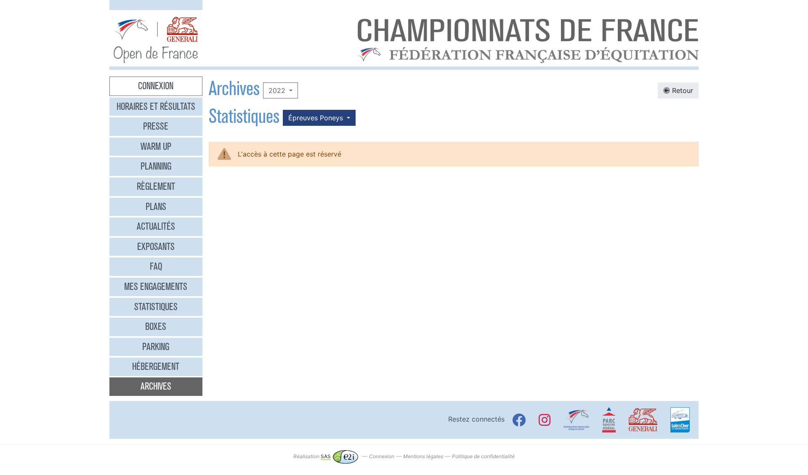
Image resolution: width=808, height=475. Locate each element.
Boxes (155, 326)
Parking (155, 347)
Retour (681, 90)
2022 (277, 90)
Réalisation (312, 456)
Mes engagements (155, 286)
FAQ (156, 266)
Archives (156, 386)
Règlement (156, 186)
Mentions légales (423, 456)
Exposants (156, 246)
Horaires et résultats (156, 106)
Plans (156, 206)
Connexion (155, 86)
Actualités (156, 226)
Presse (155, 126)
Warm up (156, 146)
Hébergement (155, 366)
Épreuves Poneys (316, 118)
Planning (156, 166)
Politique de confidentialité (483, 456)
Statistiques (156, 307)
